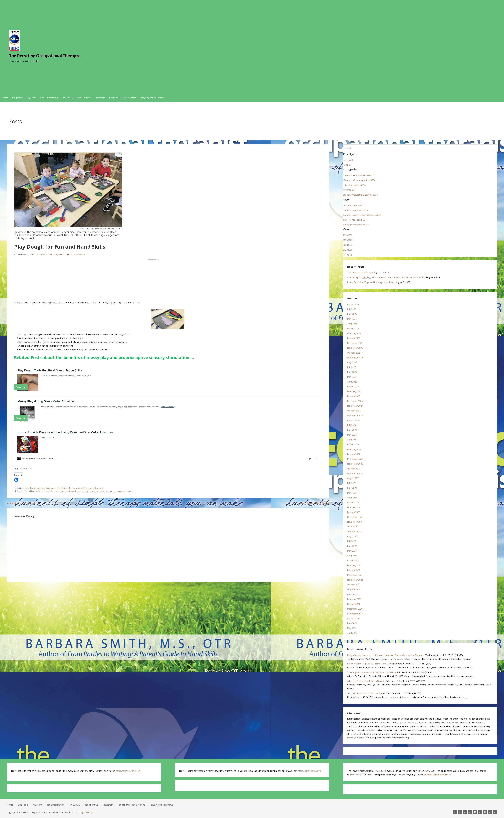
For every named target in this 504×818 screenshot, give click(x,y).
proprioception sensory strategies (95, 491)
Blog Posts (17, 97)
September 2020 (355, 613)
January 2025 (353, 396)
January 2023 (353, 512)
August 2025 (353, 362)
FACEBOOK (67, 97)
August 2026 (353, 304)
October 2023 (353, 468)
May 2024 (352, 434)
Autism (25, 488)
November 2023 (355, 463)
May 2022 (352, 550)
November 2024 (355, 405)
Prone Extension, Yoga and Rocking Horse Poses (371, 282)
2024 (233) (348, 244)
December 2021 (355, 574)
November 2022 (355, 521)
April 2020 (352, 633)
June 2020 (352, 623)
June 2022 (352, 546)
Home (5, 97)
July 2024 (351, 425)
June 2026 (352, 314)
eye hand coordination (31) (356, 224)
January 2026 (353, 338)
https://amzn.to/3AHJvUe (439, 774)
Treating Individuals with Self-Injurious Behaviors (371, 672)
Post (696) (348, 160)
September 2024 (355, 415)
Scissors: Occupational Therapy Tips (365, 693)
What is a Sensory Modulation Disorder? (367, 681)
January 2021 (353, 604)
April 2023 (352, 497)
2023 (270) (348, 249)
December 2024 (355, 401)
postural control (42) (353, 205)
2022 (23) (347, 254)
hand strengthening (49, 491)
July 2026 (351, 309)
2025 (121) (348, 240)
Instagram (100, 97)
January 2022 (353, 570)
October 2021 (353, 584)
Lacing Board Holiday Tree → (314, 503)
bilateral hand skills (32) (354, 219)
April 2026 (352, 323)
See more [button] (20, 387)
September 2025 (355, 357)
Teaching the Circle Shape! (360, 272)
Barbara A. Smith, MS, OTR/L (51, 254)
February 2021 (354, 599)
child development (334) (354, 185)
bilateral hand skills (32, 491)
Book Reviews (84, 97)
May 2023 (352, 492)
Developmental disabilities (57, 488)
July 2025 (351, 367)
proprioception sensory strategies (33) (362, 215)
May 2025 (352, 376)
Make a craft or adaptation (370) (359, 180)
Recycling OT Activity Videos (122, 97)
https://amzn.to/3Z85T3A (128, 770)
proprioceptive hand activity (121, 491)
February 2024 (354, 449)
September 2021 (355, 589)
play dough (75, 491)
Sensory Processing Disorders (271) (360, 194)
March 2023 (353, 502)
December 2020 (355, 608)
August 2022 (353, 536)
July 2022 (351, 541)
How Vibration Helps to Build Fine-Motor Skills (370, 663)
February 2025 (354, 391)
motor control (64, 491)
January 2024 (353, 454)
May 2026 (352, 318)
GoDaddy (88, 812)
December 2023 (355, 459)
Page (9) (347, 164)
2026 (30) (347, 235)
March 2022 (353, 560)
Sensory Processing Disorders (90, 488)
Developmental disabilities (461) (358, 175)
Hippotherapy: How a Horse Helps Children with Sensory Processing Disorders (385, 655)
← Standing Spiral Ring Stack (21, 503)
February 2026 (354, 333)
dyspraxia (73, 488)
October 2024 (353, 410)
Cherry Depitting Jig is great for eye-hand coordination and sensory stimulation (386, 277)
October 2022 (353, 526)
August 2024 (353, 420)
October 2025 (353, 352)
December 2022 (355, 517)
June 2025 (352, 372)
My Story (31, 97)
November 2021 (355, 579)
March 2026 (353, 328)
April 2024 (352, 439)
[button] (16, 480)
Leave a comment (77, 254)
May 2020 (352, 628)
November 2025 (355, 347)
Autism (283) (349, 189)
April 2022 (352, 555)
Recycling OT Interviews (152, 97)
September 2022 (355, 531)
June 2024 (352, 430)
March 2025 (353, 386)
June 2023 (352, 488)
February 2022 (354, 565)
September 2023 (355, 473)
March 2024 (353, 444)
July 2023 (351, 483)
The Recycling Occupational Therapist (45, 55)
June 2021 (352, 594)
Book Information (49, 97)
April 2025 (352, 381)
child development (37, 488)
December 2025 (355, 343)
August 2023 (353, 478)
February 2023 (354, 507)
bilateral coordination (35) (355, 210)
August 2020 (353, 618)
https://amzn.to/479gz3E (310, 770)
